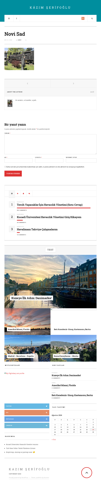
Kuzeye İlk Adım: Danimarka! (66, 375)
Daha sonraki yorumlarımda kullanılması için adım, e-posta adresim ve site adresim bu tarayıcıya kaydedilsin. (45, 167)
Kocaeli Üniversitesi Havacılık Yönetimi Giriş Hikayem (49, 217)
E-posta (38, 157)
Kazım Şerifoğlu (29, 469)
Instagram (10, 419)
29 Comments (21, 222)
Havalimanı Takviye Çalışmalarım (37, 229)
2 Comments (56, 388)
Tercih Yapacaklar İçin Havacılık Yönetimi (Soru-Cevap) (49, 204)
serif (19, 40)
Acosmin (46, 477)
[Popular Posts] (12, 193)
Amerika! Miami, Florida (64, 385)
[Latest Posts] (24, 193)
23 (93, 429)
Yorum (7, 133)
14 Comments (21, 234)
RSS (7, 412)
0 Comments (56, 378)
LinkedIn (9, 425)
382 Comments (22, 210)
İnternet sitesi (71, 157)
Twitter (9, 406)
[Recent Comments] (29, 193)
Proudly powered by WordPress (18, 477)
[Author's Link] (9, 105)
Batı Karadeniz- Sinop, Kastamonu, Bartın (72, 395)
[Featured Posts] (18, 193)
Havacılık (20, 202)
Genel (22, 326)
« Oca (54, 439)
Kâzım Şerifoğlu (50, 7)
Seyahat (25, 294)
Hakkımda (20, 214)
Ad (5, 157)
